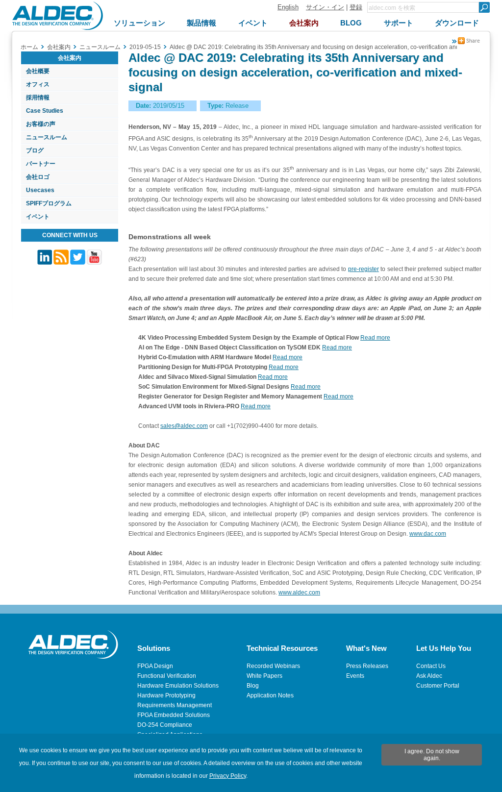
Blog (253, 685)
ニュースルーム (46, 137)
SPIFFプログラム (49, 203)
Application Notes (270, 695)
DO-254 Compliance (164, 724)
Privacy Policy (227, 775)
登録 (356, 7)
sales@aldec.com (184, 425)
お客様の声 (40, 124)
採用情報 (38, 97)
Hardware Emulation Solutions (178, 685)
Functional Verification (166, 675)
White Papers (264, 675)
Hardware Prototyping (166, 695)
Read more (375, 337)
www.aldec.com (299, 592)
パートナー (40, 163)
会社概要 (38, 71)
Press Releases (367, 666)
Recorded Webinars (273, 666)
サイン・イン (325, 7)
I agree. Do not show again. (431, 755)
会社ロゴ (38, 176)
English (288, 7)
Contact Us (431, 666)
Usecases (40, 190)
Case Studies (44, 110)
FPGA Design (155, 666)
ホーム (29, 47)
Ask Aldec (429, 675)
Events (355, 675)
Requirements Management (174, 705)
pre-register (363, 269)
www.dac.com (427, 533)
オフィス (38, 84)
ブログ (35, 150)
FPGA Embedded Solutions (173, 715)
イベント (38, 216)
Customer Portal (437, 685)
